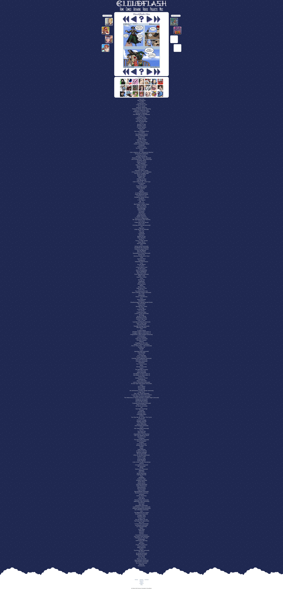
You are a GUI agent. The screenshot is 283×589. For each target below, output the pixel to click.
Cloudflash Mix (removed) (141, 247)
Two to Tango (141, 458)
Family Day (141, 376)
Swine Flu (141, 239)
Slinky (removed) (141, 558)
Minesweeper (141, 539)
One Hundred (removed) (141, 425)
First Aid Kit (141, 188)
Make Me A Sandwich (141, 165)
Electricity (141, 212)
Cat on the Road (141, 337)
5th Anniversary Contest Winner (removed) (142, 390)
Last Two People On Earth (141, 435)
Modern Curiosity (141, 162)
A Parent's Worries (141, 451)
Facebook (141, 198)
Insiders (141, 416)
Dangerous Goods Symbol (141, 197)
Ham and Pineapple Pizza (141, 131)
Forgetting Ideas (141, 312)
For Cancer (141, 310)
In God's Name (141, 330)
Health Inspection (141, 216)
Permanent (141, 502)
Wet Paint (141, 543)
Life (141, 226)
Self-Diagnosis (142, 100)
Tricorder (141, 102)
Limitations (141, 233)
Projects (153, 9)
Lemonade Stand (141, 444)
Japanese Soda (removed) (141, 351)
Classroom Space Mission (141, 249)
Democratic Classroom (141, 469)
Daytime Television (141, 107)
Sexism (141, 542)
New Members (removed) (142, 560)
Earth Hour (141, 289)
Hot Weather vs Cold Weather (141, 114)
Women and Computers (141, 493)
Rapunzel (141, 228)
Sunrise (141, 151)
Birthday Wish (141, 176)
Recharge (141, 315)
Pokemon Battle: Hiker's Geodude (141, 158)
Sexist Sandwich (141, 174)
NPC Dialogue (141, 163)
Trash (141, 257)
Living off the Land (141, 104)
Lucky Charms (141, 546)
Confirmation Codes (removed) (141, 507)
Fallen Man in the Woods (142, 222)
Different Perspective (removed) (142, 508)
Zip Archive (141, 169)
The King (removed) (141, 484)
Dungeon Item (141, 515)
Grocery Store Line (141, 445)
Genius (141, 285)
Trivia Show (141, 221)
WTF (141, 329)
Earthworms (141, 389)
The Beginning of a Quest (141, 512)
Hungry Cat (141, 116)
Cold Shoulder (141, 352)
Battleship (141, 477)
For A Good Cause (141, 364)
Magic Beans (141, 242)
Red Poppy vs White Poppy (141, 204)
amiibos (141, 184)
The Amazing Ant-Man (141, 291)
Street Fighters (141, 460)
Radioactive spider (141, 554)
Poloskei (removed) (141, 480)
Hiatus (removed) (141, 380)
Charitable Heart (141, 414)
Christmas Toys (141, 146)
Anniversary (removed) (141, 525)
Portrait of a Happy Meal (141, 173)
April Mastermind (141, 207)
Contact (147, 579)
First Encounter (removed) (141, 439)
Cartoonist (141, 211)
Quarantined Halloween (141, 153)
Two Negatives (141, 423)
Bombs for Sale (141, 124)
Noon (141, 298)
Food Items (141, 529)
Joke (141, 511)
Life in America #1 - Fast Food (141, 181)
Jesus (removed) (141, 243)
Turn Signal (141, 132)
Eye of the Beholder (141, 270)
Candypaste (141, 260)
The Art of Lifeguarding (141, 218)
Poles (141, 476)
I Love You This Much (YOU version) (141, 394)
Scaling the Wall (141, 120)
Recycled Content (141, 327)
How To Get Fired (141, 323)
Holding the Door (141, 179)
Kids (141, 245)
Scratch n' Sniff (141, 456)
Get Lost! (141, 522)
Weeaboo (141, 470)
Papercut (141, 191)
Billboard (141, 235)
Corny (141, 278)
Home (122, 9)
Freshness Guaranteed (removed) (141, 403)
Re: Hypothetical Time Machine (141, 219)
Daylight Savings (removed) (141, 326)
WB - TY (141, 201)
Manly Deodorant (141, 187)
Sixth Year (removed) (141, 338)
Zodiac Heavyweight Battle (141, 144)
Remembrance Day (141, 317)
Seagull (141, 130)
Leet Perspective (141, 180)
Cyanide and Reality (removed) (141, 322)
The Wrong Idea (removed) (141, 550)
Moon (141, 263)
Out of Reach (141, 386)
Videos (145, 9)
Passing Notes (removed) (141, 500)
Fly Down (141, 266)
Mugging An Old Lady (141, 343)
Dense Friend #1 (141, 167)
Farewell (141, 410)
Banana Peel (141, 137)
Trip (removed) (141, 371)
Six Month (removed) (141, 406)
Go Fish (141, 430)
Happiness (141, 281)
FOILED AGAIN (141, 324)
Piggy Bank (141, 138)
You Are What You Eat (141, 519)
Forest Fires (141, 518)
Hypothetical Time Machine (141, 434)
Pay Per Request (141, 250)
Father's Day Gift (141, 117)
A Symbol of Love (141, 195)
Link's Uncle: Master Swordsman (141, 462)
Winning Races (141, 284)
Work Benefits (141, 238)
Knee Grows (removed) (141, 514)
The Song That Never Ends (141, 521)
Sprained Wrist (141, 259)
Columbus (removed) (141, 361)
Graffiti (141, 446)
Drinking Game (141, 459)
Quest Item (141, 223)
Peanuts (141, 341)
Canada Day (141, 411)
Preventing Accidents (141, 400)
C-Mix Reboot (141, 200)
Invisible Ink (141, 347)
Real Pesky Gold (141, 273)
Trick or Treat (141, 320)
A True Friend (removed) (141, 523)
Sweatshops (141, 295)
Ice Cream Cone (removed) (141, 536)
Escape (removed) (141, 357)
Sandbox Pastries (141, 421)
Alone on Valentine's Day (141, 110)
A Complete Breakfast (141, 193)
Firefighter (141, 438)
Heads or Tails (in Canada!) (141, 344)
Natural (141, 463)
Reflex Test (141, 177)
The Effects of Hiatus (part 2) (141, 373)
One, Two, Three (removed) (141, 393)
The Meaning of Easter (141, 369)
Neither (141, 549)
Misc (161, 9)
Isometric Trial (141, 437)
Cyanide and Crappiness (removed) (141, 358)
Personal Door (141, 413)
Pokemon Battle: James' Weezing (141, 109)
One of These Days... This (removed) (141, 345)
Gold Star (141, 497)
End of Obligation (141, 271)
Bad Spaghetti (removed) (141, 491)
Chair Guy (141, 99)
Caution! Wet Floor (141, 319)
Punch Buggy (141, 387)
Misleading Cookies (141, 186)
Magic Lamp (141, 275)
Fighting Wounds (141, 474)
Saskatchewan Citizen (141, 378)
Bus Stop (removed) (141, 563)
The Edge (141, 308)
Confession (141, 145)
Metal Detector (141, 547)
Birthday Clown (141, 125)
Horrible (141, 348)
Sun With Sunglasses (141, 148)
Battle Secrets (141, 483)
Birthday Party (141, 141)
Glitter (141, 190)
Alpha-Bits (142, 472)
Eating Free (141, 254)
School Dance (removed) (141, 246)
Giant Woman (141, 432)
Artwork (137, 9)
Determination (141, 487)
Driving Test (141, 280)
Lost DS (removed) (141, 526)
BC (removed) (141, 466)
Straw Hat (141, 354)
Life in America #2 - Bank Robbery (141, 172)
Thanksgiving (141, 379)
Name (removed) (141, 473)
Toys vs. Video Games (141, 240)
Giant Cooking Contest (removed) (141, 292)
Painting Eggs (141, 208)
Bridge (141, 467)
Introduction (141, 565)
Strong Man (141, 418)
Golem (141, 385)
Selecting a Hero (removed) (141, 501)
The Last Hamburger (141, 121)
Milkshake (141, 530)
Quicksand (141, 362)
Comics (128, 9)
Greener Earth (141, 209)
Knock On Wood (141, 205)
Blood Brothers (141, 252)
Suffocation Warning (141, 540)
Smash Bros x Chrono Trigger (141, 111)
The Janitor (141, 551)
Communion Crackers (141, 118)
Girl (141, 407)
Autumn (141, 533)
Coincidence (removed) (141, 465)
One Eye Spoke (141, 488)
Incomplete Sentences (141, 535)
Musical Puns (141, 128)
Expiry (141, 368)
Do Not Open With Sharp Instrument (141, 383)
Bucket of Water (141, 316)
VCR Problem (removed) (141, 561)
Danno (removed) (141, 424)
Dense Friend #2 (141, 166)
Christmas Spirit (141, 309)
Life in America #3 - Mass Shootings (141, 159)
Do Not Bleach (141, 264)
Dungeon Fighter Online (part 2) (141, 331)
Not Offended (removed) (142, 509)
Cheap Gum (141, 305)
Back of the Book (141, 404)
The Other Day (141, 431)
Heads (141, 448)
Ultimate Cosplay (141, 340)
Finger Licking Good (141, 544)
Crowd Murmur (141, 103)
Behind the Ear (141, 236)
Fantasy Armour (141, 155)
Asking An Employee (141, 113)
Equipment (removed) (141, 505)
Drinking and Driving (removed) (141, 225)
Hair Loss (141, 230)
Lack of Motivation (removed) (141, 382)
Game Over (141, 202)
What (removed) (141, 372)
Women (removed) (141, 366)
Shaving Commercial (141, 156)
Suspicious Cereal (141, 277)
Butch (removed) (141, 453)
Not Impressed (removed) (141, 428)
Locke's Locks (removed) (142, 313)
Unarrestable (141, 183)
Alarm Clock (141, 282)
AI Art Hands (141, 106)
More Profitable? (141, 441)
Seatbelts (141, 494)
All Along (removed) (141, 553)
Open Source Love (141, 288)
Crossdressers (141, 336)
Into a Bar (142, 294)
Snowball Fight (141, 479)
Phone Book (141, 556)
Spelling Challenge (141, 452)
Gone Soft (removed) (141, 359)
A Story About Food (141, 267)
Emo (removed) (141, 299)
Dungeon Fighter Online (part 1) (141, 333)
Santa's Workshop (141, 495)
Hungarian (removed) (142, 399)
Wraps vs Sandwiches (141, 296)
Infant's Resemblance (141, 135)
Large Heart (141, 392)
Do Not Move (141, 268)
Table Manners (141, 449)
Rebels (141, 528)
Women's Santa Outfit (141, 142)
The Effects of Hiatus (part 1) (141, 375)
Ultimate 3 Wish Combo (141, 170)
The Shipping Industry (141, 134)
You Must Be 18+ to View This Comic (141, 417)
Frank (141, 350)
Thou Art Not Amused (141, 402)
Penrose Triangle (141, 420)
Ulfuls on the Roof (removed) (141, 455)
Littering (141, 232)
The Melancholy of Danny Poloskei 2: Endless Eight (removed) (141, 397)
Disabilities (141, 301)
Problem (141, 442)
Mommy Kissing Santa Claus (141, 256)
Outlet (141, 427)
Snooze (142, 149)
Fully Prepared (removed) (141, 274)
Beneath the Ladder (141, 306)
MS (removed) (141, 303)
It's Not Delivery (141, 127)
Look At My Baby (141, 139)
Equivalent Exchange (141, 409)
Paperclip (141, 564)
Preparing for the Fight (141, 537)
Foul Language (141, 355)
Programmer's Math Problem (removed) (141, 334)
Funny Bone (141, 498)
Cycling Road (141, 214)
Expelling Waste (141, 160)
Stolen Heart (141, 481)
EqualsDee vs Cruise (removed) (141, 253)
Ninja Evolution (141, 215)
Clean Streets (141, 490)
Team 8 (141, 123)
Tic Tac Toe (141, 557)
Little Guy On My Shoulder (141, 229)
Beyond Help (141, 287)
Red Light (141, 504)
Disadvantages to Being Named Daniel (142, 302)
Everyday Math (141, 516)
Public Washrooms (141, 486)
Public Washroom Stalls (141, 194)
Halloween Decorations (141, 261)
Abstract (141, 532)
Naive (141, 365)
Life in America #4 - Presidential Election (141, 152)
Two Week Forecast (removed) (141, 396)
